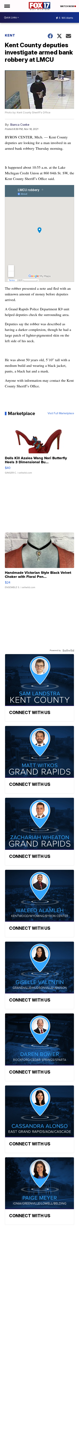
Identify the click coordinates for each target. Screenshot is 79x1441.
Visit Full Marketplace (61, 413)
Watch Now (67, 6)
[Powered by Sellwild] (68, 650)
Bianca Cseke (19, 125)
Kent (10, 35)
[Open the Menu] (7, 6)
